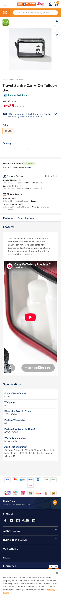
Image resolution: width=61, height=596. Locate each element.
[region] (30, 582)
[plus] (24, 149)
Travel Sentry (14, 85)
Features (8, 218)
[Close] (57, 573)
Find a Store (9, 501)
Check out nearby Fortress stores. (17, 504)
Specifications (26, 218)
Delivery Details (51, 176)
